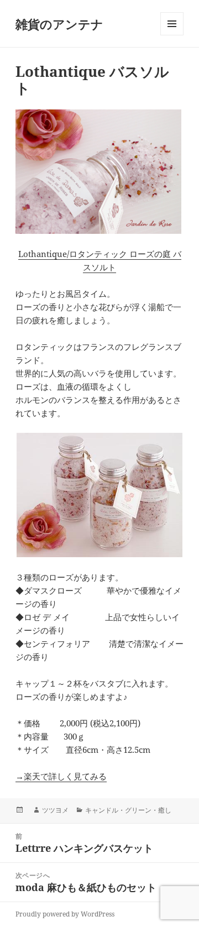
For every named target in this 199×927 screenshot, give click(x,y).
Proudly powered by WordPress (64, 914)
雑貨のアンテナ (59, 23)
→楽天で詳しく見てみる (61, 776)
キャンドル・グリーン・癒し (128, 810)
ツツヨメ (55, 810)
